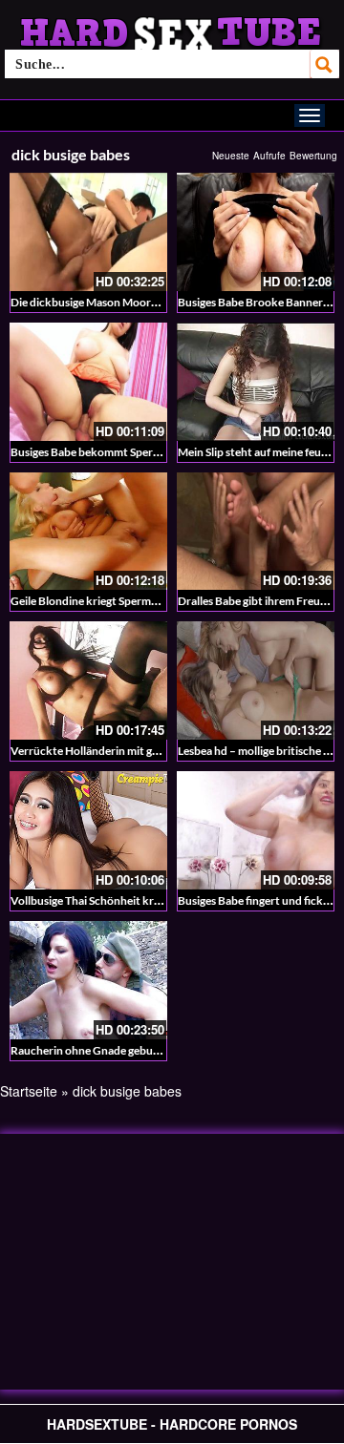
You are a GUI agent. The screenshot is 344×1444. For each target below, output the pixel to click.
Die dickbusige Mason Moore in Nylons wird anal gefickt (150, 302)
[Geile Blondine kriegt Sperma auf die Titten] (88, 531)
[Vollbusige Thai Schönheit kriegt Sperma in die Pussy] (88, 830)
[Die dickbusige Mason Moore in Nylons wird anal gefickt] (88, 232)
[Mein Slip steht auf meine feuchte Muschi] (255, 382)
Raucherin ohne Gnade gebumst (91, 1050)
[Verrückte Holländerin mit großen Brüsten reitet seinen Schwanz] (88, 680)
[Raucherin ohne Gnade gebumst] (88, 980)
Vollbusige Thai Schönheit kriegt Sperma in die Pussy (142, 900)
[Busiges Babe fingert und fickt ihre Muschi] (255, 830)
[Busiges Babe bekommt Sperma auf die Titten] (88, 382)
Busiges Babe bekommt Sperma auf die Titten (124, 452)
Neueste (230, 155)
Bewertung (313, 155)
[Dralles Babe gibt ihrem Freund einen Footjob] (255, 531)
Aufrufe (269, 155)
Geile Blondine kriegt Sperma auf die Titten (118, 601)
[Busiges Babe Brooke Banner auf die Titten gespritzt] (255, 232)
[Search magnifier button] (325, 64)
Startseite (28, 1090)
